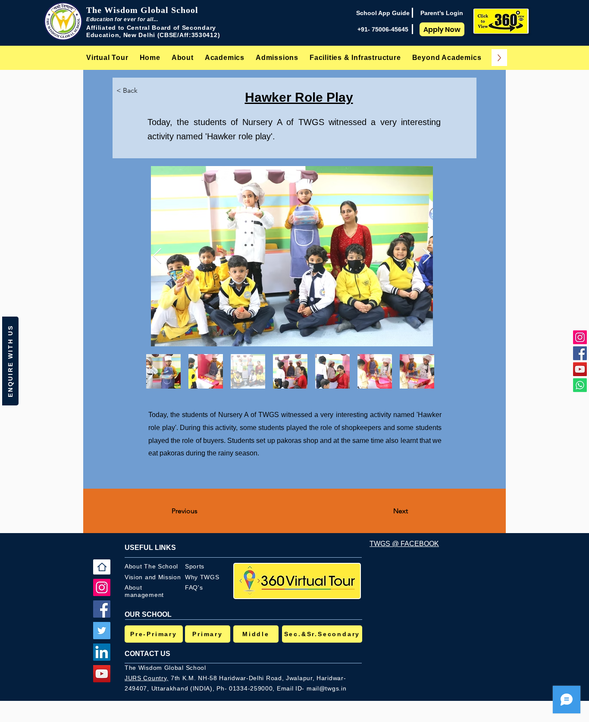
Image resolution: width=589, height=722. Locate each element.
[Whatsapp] (580, 385)
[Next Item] (427, 256)
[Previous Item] (157, 256)
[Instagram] (580, 337)
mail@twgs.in (326, 688)
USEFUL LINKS (150, 547)
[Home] (101, 566)
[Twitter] (101, 630)
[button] (182, 57)
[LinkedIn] (101, 652)
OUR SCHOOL (148, 614)
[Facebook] (580, 353)
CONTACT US (147, 653)
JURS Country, (147, 678)
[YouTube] (580, 369)
